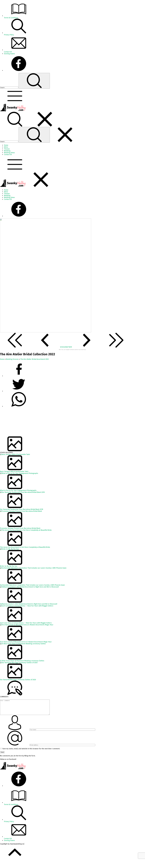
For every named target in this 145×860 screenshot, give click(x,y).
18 (69, 347)
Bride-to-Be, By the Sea (8, 566)
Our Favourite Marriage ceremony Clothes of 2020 (18, 680)
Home (2, 359)
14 (63, 347)
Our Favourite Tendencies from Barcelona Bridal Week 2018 (21, 509)
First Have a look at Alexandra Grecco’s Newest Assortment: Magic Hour (26, 642)
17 (68, 347)
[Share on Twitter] (19, 406)
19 (71, 347)
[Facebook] (19, 70)
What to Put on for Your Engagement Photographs (18, 490)
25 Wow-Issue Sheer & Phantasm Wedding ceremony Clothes (22, 661)
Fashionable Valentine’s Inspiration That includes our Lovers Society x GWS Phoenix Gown (32, 585)
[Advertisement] (59, 422)
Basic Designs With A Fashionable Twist (14, 471)
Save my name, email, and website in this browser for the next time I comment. (31, 749)
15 (65, 347)
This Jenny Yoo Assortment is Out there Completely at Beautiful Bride (25, 547)
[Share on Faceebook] (19, 391)
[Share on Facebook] (19, 376)
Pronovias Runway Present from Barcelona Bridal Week (20, 528)
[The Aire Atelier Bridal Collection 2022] (45, 332)
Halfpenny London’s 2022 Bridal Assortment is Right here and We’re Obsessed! (28, 604)
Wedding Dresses (12, 359)
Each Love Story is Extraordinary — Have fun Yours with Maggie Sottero (26, 623)
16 (66, 347)
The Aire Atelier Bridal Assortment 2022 (34, 359)
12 (60, 347)
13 (62, 347)
